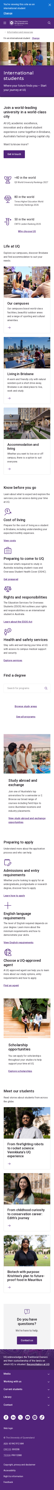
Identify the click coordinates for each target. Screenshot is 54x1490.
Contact (8, 1404)
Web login (8, 1428)
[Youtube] (27, 1418)
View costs (10, 540)
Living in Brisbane (20, 374)
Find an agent (11, 985)
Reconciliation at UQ (38, 1364)
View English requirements (18, 942)
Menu (5, 23)
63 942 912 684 (16, 1443)
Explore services (13, 660)
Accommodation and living (23, 446)
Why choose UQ (27, 231)
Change (8, 13)
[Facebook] (6, 1418)
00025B (16, 1449)
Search (50, 5)
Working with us (12, 1381)
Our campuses (18, 303)
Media (7, 1373)
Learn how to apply (14, 895)
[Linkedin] (13, 1418)
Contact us (27, 1340)
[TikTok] (42, 1418)
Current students (13, 1389)
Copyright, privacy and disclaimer (19, 1464)
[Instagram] (34, 1418)
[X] (20, 1418)
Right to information (13, 1476)
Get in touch (14, 154)
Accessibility (10, 1470)
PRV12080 (17, 1455)
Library (7, 1397)
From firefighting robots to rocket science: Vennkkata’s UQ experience (25, 1150)
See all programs (26, 716)
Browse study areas (26, 706)
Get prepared (11, 579)
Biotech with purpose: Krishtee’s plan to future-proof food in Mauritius (26, 1276)
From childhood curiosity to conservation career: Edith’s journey (26, 1214)
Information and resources (20, 32)
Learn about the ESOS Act (18, 621)
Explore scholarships (20, 1071)
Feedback (8, 1482)
